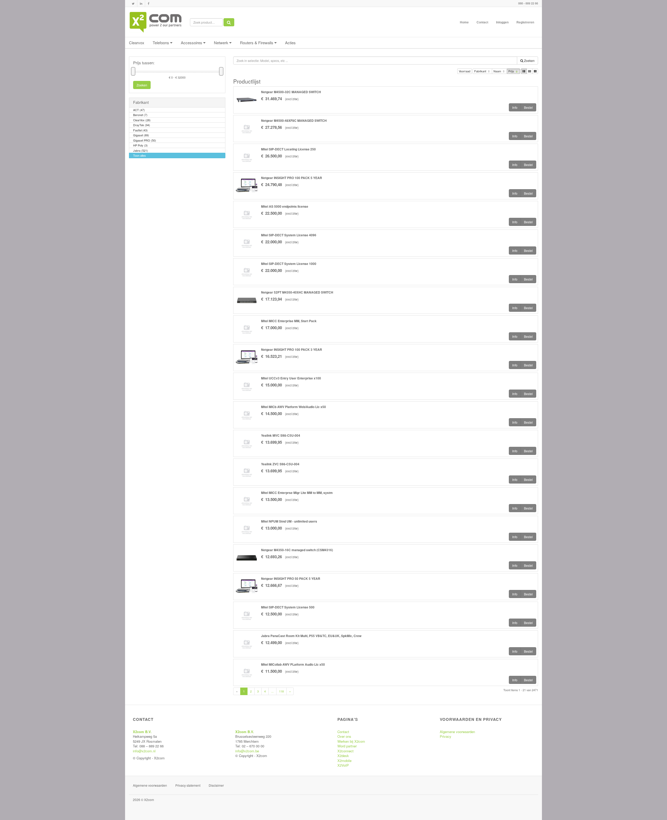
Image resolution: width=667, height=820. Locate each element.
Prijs (511, 71)
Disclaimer (216, 785)
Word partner (347, 745)
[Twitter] (133, 3)
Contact (482, 22)
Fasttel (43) (140, 130)
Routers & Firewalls (257, 42)
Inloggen (502, 22)
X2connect (345, 750)
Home (464, 22)
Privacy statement (187, 785)
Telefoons (161, 42)
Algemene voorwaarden (457, 731)
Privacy (445, 736)
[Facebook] (148, 3)
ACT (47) (139, 110)
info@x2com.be (247, 750)
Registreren (525, 22)
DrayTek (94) (141, 125)
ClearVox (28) (142, 120)
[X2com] (155, 22)
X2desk (343, 755)
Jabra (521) (140, 150)
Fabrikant (480, 71)
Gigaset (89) (141, 135)
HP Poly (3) (140, 145)
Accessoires (192, 42)
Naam (497, 71)
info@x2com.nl (144, 750)
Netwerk (221, 42)
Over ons (344, 736)
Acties (290, 42)
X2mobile (344, 760)
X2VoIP (343, 765)
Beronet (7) (140, 115)
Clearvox (136, 42)
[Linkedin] (141, 3)
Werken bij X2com (351, 741)
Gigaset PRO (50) (144, 140)
